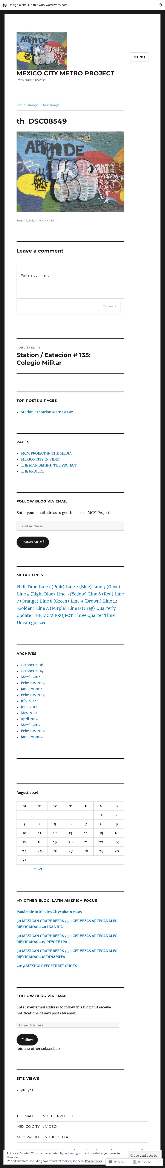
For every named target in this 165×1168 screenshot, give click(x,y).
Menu (139, 57)
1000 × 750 (46, 220)
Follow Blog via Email (42, 501)
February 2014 (33, 683)
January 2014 (32, 689)
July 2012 (28, 701)
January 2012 (32, 737)
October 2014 (32, 671)
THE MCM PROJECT (53, 615)
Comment (109, 306)
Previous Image (27, 105)
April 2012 (29, 719)
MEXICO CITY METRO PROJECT (65, 73)
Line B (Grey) (81, 608)
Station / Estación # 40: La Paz (47, 412)
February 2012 (33, 731)
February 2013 (33, 695)
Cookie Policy (93, 1161)
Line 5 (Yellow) (72, 594)
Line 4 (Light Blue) (36, 594)
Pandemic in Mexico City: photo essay (49, 912)
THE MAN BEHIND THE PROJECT (48, 465)
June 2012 (29, 707)
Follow (27, 1040)
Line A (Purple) (51, 608)
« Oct (38, 869)
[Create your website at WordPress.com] (82, 5)
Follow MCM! (32, 542)
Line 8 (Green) (54, 601)
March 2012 (31, 725)
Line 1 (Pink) (51, 586)
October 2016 (32, 665)
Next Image (51, 105)
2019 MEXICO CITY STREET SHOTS (47, 966)
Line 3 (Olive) (106, 586)
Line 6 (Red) (100, 594)
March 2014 (31, 677)
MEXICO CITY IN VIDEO (40, 459)
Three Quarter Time (95, 615)
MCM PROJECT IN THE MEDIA (46, 453)
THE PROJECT (32, 471)
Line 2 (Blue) (79, 586)
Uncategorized (32, 622)
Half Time (27, 586)
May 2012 (29, 713)
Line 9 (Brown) (86, 601)
